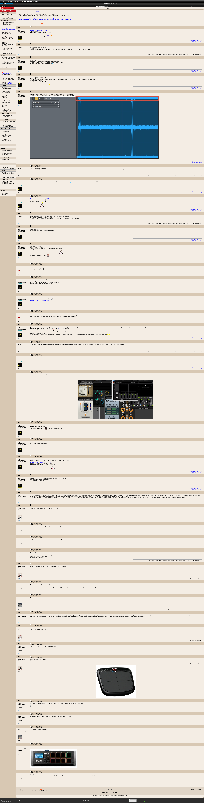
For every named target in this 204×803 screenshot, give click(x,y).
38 (85, 23)
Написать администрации (88, 801)
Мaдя (19, 30)
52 (110, 23)
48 (103, 23)
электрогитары (5, 23)
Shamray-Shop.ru (5, 146)
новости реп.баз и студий (7, 78)
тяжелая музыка (5, 131)
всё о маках (4, 105)
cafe (19, 597)
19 (52, 23)
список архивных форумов (8, 177)
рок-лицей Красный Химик (8, 168)
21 (55, 23)
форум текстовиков (6, 92)
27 (66, 23)
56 (117, 23)
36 (82, 23)
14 (43, 23)
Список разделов (6, 10)
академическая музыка (7, 138)
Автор (19, 27)
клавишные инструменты (7, 34)
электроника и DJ (6, 143)
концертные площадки (7, 74)
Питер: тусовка (5, 152)
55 (115, 23)
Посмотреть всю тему (196, 23)
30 (71, 23)
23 (59, 23)
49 (104, 23)
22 (57, 23)
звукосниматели (5, 30)
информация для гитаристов (8, 121)
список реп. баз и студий (7, 77)
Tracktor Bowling (5, 192)
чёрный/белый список (7, 53)
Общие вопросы (5, 159)
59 (122, 23)
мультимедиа (5, 104)
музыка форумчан (6, 98)
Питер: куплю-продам (7, 150)
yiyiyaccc (20, 47)
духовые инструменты (7, 37)
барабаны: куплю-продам (7, 117)
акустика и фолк (5, 136)
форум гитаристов (6, 122)
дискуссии (4, 90)
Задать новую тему (7, 8)
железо (3, 106)
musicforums (7, 82)
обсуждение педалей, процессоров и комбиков (7, 126)
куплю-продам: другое (7, 50)
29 (69, 23)
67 (136, 23)
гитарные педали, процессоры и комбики (7, 26)
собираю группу (5, 17)
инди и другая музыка (7, 134)
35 (80, 23)
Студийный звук (110, 8)
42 (92, 23)
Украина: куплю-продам (7, 154)
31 (73, 23)
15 (45, 23)
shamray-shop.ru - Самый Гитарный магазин (7, 182)
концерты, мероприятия (7, 100)
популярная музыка (6, 141)
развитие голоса (5, 167)
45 (97, 23)
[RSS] (3, 6)
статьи (3, 81)
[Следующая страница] (111, 790)
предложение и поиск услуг (8, 62)
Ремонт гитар (5, 162)
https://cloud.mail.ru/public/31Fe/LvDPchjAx (39, 30)
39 (87, 23)
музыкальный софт (6, 102)
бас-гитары (4, 28)
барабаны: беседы (6, 116)
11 (38, 23)
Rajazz (19, 495)
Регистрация (191, 6)
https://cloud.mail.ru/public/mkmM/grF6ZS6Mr (39, 198)
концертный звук (5, 109)
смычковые (4, 96)
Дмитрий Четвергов (6, 166)
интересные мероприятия (8, 79)
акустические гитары (6, 24)
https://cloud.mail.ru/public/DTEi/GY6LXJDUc (39, 300)
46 (99, 23)
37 (83, 23)
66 (134, 23)
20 (54, 23)
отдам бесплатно (6, 52)
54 (113, 23)
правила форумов (6, 174)
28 (68, 23)
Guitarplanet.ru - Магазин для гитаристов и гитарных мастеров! (8, 184)
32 (75, 23)
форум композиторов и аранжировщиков (7, 111)
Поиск (197, 6)
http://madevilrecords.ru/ (197, 41)
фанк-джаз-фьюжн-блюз (7, 132)
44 (96, 23)
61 (125, 23)
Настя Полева (5, 193)
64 (131, 23)
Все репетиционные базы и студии (110, 3)
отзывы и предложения (7, 172)
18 (50, 23)
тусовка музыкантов (6, 88)
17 (48, 23)
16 (47, 23)
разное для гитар (6, 32)
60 (124, 23)
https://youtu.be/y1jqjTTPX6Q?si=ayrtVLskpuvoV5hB (41, 462)
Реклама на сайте (86, 800)
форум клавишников (6, 93)
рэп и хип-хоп (5, 139)
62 (127, 23)
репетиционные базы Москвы (8, 57)
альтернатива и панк (6, 135)
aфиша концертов (6, 75)
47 (101, 23)
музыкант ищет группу (7, 14)
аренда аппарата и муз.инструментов (6, 66)
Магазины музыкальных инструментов (110, 4)
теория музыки (5, 97)
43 (94, 23)
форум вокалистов (6, 91)
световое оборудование (7, 47)
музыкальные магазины (7, 73)
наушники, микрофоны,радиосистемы (8, 43)
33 (76, 23)
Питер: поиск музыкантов (7, 153)
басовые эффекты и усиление (8, 29)
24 (61, 23)
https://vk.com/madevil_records (195, 40)
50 (106, 23)
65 (132, 23)
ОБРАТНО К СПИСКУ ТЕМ (110, 793)
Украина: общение (6, 155)
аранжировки (5, 49)
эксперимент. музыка (6, 140)
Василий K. (4, 194)
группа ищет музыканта (7, 15)
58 (120, 23)
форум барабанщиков (7, 115)
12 (40, 23)
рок (2, 130)
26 (64, 23)
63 (129, 23)
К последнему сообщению (196, 789)
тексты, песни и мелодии (7, 48)
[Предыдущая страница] (109, 790)
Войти (201, 6)
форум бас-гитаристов (7, 124)
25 (62, 23)
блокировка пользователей (8, 173)
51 (108, 23)
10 (36, 23)
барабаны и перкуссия (7, 33)
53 (111, 23)
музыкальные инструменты (8, 22)
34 (78, 23)
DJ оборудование (6, 36)
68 (138, 23)
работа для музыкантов (7, 18)
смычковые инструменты (7, 38)
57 (118, 23)
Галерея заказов (5, 160)
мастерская (4, 87)
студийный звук (5, 107)
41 (90, 23)
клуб (3, 101)
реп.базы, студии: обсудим (8, 59)
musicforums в (7, 83)
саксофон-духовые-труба (7, 95)
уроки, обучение (5, 61)
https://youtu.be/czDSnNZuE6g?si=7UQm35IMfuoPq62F (42, 459)
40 (89, 23)
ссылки (3, 176)
